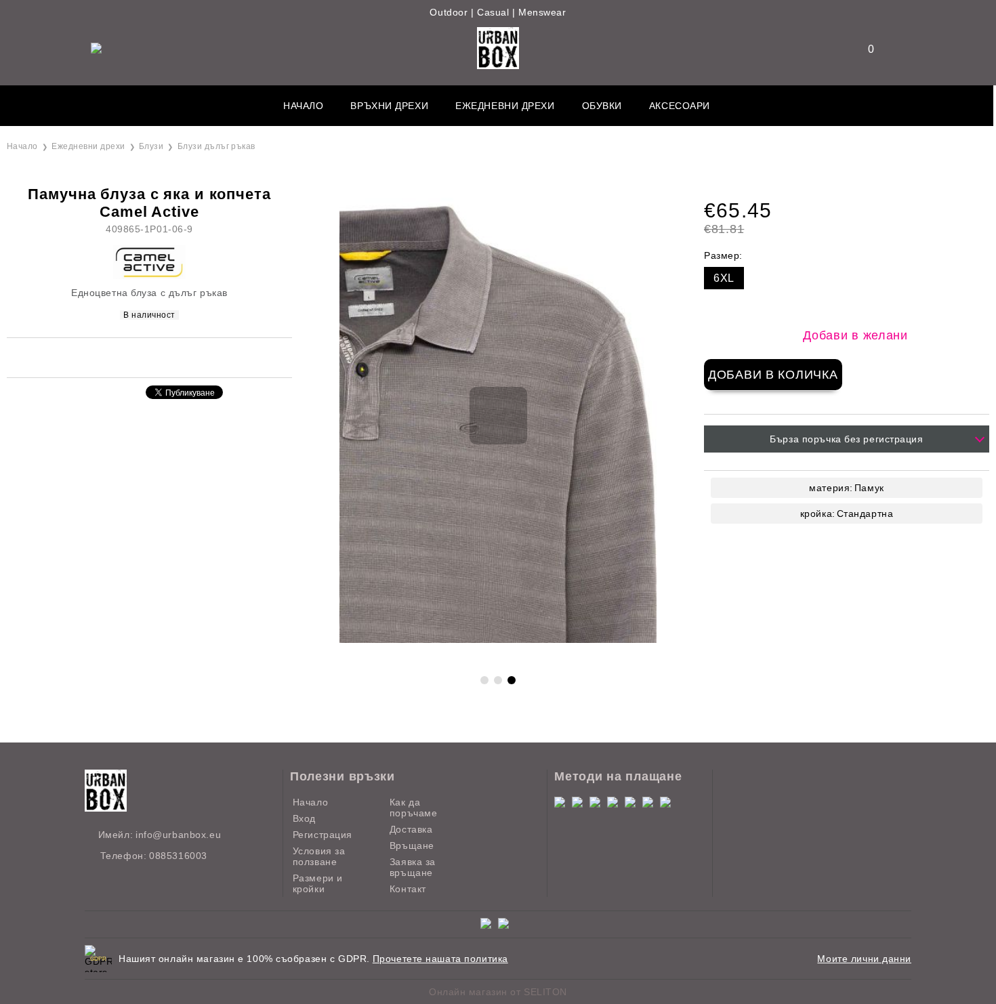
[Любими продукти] (862, 49)
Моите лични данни (864, 958)
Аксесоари (679, 105)
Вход (304, 818)
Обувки (602, 105)
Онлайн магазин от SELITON (498, 991)
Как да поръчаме (413, 807)
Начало (303, 105)
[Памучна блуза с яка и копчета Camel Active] (498, 639)
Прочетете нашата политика (440, 958)
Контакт (408, 888)
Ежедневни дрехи (504, 105)
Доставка (411, 829)
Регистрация (322, 834)
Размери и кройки (318, 883)
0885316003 (178, 855)
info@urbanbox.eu (178, 834)
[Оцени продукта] (164, 356)
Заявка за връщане (413, 867)
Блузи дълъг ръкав (216, 146)
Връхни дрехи (389, 105)
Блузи (151, 146)
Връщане (412, 845)
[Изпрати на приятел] (127, 356)
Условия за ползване (319, 856)
